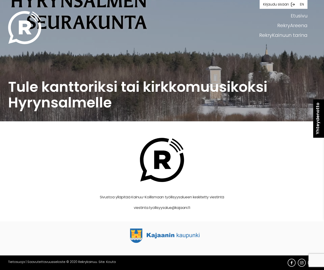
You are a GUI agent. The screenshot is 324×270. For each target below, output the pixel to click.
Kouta (111, 262)
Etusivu (299, 15)
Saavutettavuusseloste (46, 262)
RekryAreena (292, 25)
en (302, 4)
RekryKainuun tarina (283, 35)
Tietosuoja (16, 262)
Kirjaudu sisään (276, 4)
